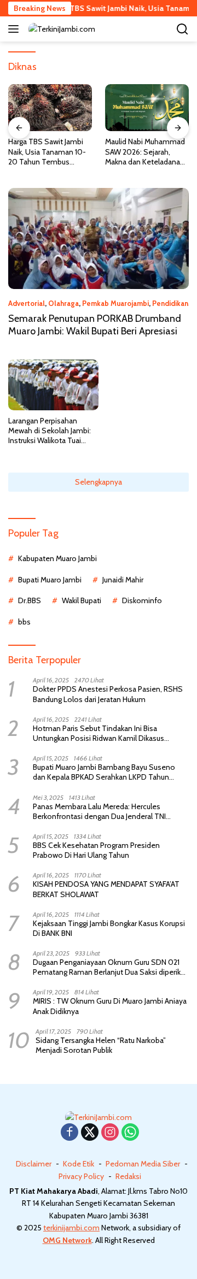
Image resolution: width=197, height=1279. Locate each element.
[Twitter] (90, 1132)
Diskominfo (142, 600)
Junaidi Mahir (122, 580)
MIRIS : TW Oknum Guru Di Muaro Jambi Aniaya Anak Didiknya (110, 1006)
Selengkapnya (98, 482)
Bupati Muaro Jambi (50, 580)
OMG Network (67, 1240)
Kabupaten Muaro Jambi (57, 558)
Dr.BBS (29, 600)
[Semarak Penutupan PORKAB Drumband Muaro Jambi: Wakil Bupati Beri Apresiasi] (98, 239)
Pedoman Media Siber (143, 1164)
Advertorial (26, 303)
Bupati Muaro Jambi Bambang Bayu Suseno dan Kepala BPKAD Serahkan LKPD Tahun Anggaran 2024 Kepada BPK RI (104, 772)
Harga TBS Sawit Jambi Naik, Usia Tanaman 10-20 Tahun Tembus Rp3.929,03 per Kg (47, 152)
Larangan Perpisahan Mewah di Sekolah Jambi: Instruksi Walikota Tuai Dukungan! (49, 431)
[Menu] (15, 29)
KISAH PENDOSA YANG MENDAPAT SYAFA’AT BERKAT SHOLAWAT (106, 889)
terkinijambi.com (71, 1228)
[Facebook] (69, 1132)
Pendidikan (170, 303)
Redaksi (128, 1176)
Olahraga (63, 303)
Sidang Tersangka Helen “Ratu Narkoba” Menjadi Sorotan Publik (101, 1045)
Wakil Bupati (81, 600)
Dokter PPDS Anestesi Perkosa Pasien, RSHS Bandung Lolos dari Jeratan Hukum (108, 694)
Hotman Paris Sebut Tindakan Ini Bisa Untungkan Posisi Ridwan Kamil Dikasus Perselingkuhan (98, 733)
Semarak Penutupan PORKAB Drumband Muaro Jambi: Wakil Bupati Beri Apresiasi (94, 325)
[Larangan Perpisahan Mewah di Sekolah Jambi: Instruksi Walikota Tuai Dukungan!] (53, 384)
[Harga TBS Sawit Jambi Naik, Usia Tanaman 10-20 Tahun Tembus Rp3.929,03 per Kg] (50, 107)
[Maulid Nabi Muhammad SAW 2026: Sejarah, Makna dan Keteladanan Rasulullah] (147, 107)
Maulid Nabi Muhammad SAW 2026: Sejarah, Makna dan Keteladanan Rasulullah (145, 152)
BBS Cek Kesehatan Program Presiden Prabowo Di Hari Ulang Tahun (96, 850)
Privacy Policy (81, 1176)
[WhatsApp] (130, 1132)
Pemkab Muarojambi (115, 303)
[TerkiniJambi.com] (60, 29)
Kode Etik (78, 1164)
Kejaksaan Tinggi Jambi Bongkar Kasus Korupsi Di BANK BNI (109, 928)
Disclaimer (33, 1164)
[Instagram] (110, 1132)
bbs (24, 622)
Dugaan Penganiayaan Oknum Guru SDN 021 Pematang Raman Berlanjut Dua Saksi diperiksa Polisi (110, 967)
